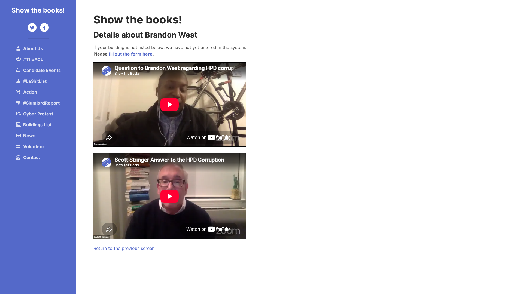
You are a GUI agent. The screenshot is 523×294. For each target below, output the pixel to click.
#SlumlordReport (41, 103)
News (29, 135)
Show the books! (38, 10)
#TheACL (33, 59)
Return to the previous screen (123, 248)
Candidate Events (42, 70)
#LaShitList (35, 81)
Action (30, 92)
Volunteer (33, 146)
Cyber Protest (38, 114)
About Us (33, 48)
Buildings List (37, 124)
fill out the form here (131, 54)
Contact (31, 157)
